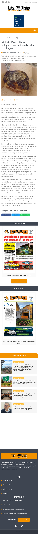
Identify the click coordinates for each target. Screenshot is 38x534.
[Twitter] (6, 2)
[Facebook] (2, 2)
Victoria (26, 53)
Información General (15, 52)
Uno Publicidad (28, 531)
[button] (6, 215)
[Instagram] (9, 2)
